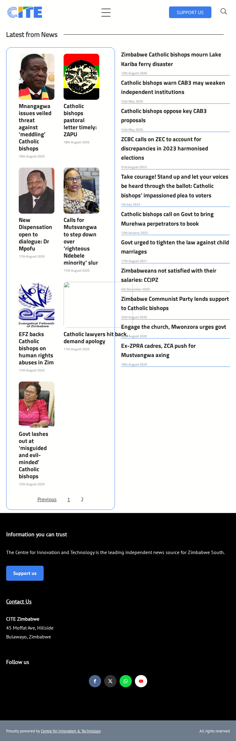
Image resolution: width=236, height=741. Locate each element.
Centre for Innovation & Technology (71, 731)
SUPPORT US (190, 12)
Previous (47, 499)
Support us (25, 573)
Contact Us (19, 601)
